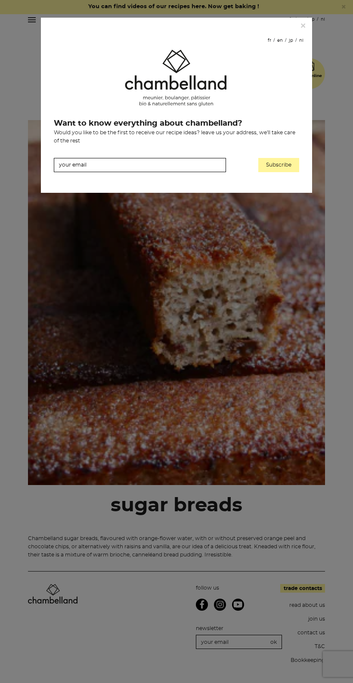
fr (269, 40)
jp (291, 40)
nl (301, 40)
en (280, 40)
